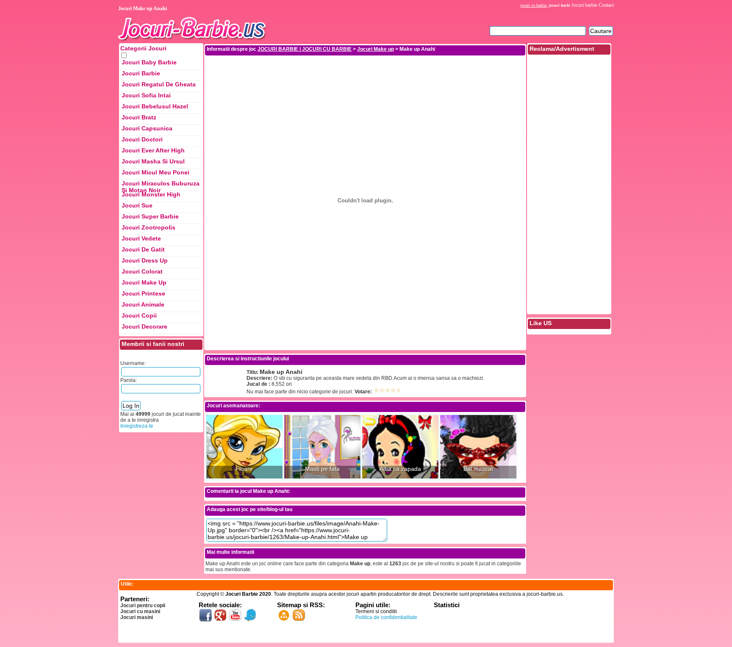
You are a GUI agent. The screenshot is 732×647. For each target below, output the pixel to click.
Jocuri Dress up (145, 260)
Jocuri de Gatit (143, 249)
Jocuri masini (136, 617)
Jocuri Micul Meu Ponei (155, 172)
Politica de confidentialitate (386, 617)
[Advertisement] (365, 75)
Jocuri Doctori (142, 139)
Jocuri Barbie (141, 73)
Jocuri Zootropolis (148, 227)
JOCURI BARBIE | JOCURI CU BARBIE (305, 49)
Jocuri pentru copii (142, 605)
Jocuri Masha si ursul (153, 161)
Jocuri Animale (143, 304)
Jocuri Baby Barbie (149, 62)
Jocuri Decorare (144, 326)
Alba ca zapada (400, 469)
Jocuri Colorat (142, 271)
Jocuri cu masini (140, 611)
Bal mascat (478, 469)
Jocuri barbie (584, 5)
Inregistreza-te (136, 426)
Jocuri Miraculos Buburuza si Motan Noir (161, 185)
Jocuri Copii (139, 315)
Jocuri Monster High (151, 194)
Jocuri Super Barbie (150, 216)
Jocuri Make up (144, 282)
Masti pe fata (322, 469)
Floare (244, 469)
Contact (606, 5)
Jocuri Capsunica (147, 128)
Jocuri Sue (137, 205)
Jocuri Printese (143, 293)
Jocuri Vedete (141, 238)
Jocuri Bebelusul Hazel (155, 106)
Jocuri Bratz (139, 117)
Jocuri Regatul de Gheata (159, 84)
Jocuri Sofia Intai (146, 95)
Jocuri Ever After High (153, 150)
